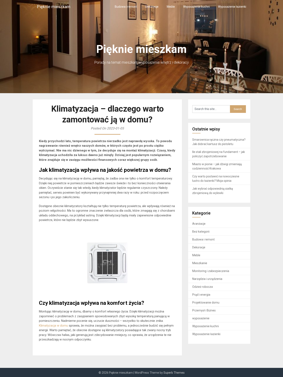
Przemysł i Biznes (204, 310)
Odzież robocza (202, 286)
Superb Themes (174, 372)
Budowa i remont (126, 6)
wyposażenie (200, 318)
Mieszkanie (199, 263)
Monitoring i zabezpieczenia (210, 271)
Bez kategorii (200, 231)
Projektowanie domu (205, 302)
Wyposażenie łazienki (232, 6)
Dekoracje (151, 6)
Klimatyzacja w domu (53, 325)
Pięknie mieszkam (53, 6)
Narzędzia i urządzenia (207, 279)
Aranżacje (199, 223)
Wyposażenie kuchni (196, 6)
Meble (171, 6)
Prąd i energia (201, 294)
